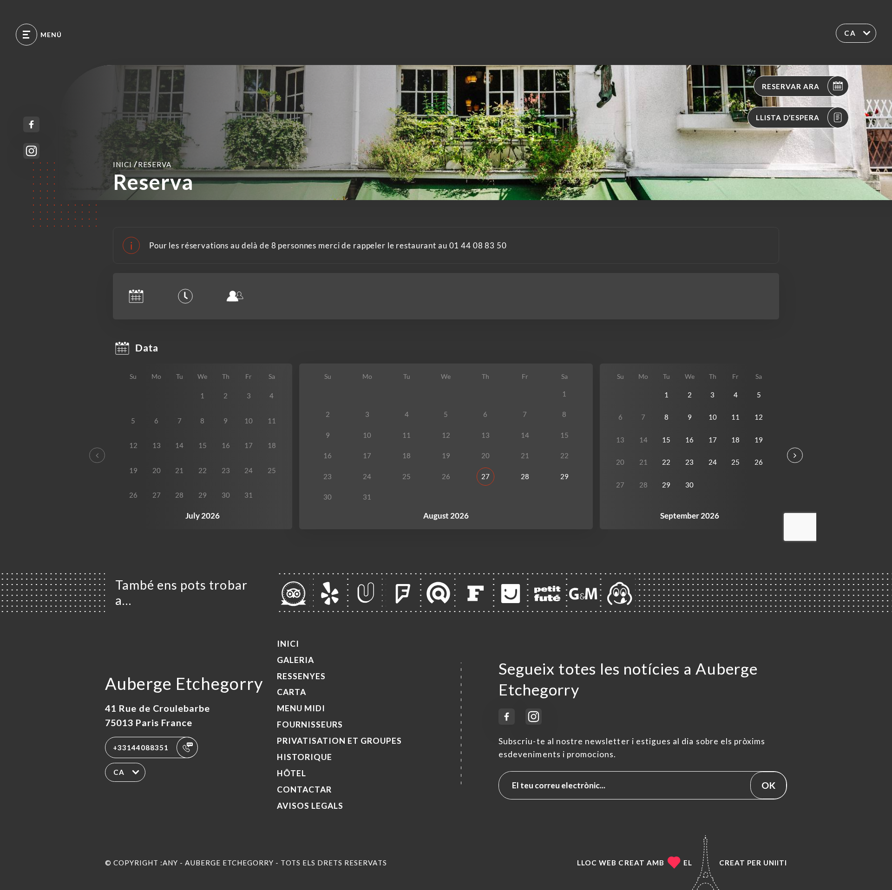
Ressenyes (301, 676)
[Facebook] (31, 125)
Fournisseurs (310, 724)
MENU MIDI (301, 708)
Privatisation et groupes (339, 741)
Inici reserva (142, 164)
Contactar (304, 789)
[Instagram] (31, 151)
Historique (304, 757)
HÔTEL (291, 773)
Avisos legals (310, 806)
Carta (291, 692)
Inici (288, 644)
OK (768, 785)
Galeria (295, 660)
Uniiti (775, 862)
